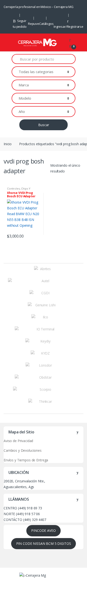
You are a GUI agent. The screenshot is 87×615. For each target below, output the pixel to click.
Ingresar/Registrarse (68, 26)
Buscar (43, 125)
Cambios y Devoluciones (23, 450)
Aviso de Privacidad (18, 440)
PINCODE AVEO (43, 530)
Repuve (33, 23)
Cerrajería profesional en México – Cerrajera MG (38, 7)
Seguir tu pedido (20, 24)
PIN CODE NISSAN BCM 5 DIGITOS (43, 543)
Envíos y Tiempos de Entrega (26, 460)
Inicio (8, 144)
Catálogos (46, 23)
